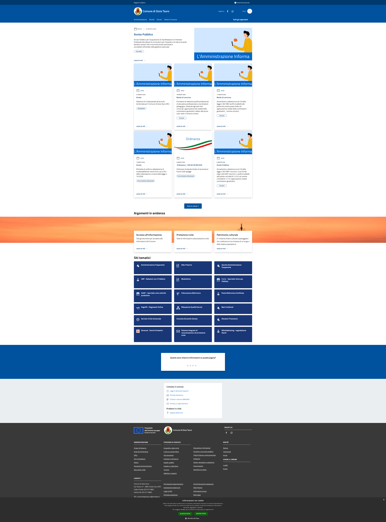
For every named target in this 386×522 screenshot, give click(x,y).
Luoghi (225, 465)
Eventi (225, 469)
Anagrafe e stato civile (171, 448)
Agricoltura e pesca (199, 469)
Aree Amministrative (141, 451)
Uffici (135, 455)
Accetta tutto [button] (185, 514)
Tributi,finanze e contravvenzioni (204, 455)
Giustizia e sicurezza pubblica (203, 451)
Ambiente (196, 459)
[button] (193, 518)
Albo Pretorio (197, 487)
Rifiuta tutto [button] (201, 513)
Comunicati (227, 451)
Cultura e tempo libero (171, 451)
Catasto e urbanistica (171, 466)
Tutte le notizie (192, 206)
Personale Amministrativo (143, 466)
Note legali (197, 495)
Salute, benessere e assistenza (203, 462)
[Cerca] (249, 11)
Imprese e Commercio (171, 459)
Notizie (225, 448)
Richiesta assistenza (171, 495)
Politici (136, 462)
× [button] (383, 500)
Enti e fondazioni (139, 459)
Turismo (166, 470)
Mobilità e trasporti (170, 473)
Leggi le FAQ (168, 491)
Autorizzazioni (198, 466)
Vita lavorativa (169, 455)
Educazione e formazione (201, 448)
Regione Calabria (139, 2)
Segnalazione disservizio (172, 487)
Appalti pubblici (169, 462)
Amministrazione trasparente (203, 484)
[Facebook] (227, 11)
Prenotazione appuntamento (173, 484)
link (212, 509)
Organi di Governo (140, 448)
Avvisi (139, 29)
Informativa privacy (200, 491)
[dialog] (193, 510)
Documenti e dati (140, 470)
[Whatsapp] (232, 11)
